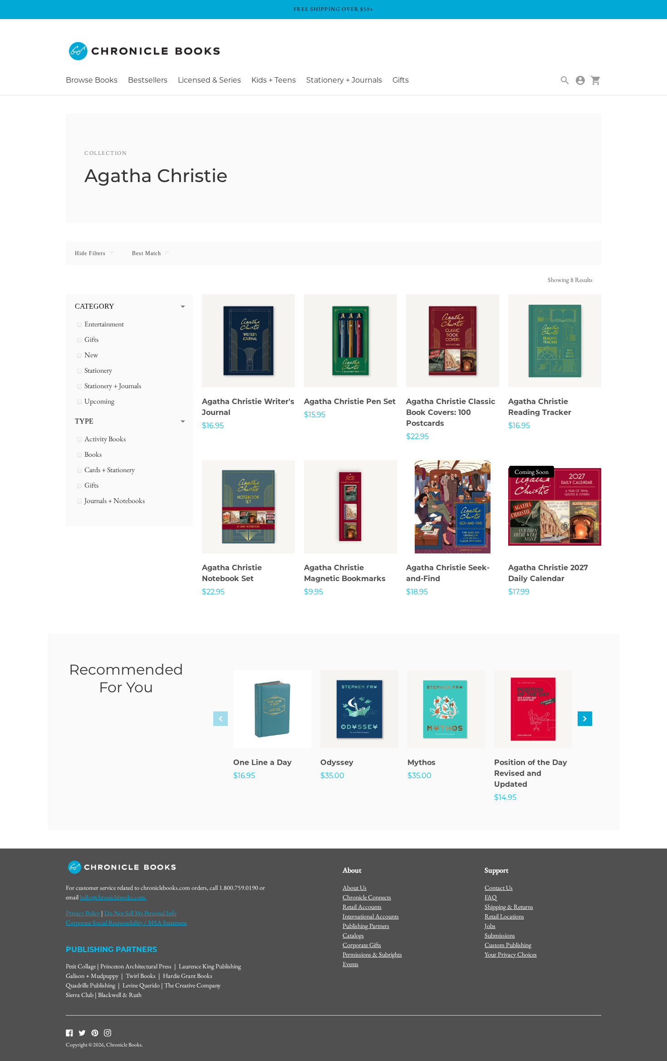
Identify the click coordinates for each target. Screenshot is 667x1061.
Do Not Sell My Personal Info (140, 913)
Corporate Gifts (362, 945)
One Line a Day (262, 762)
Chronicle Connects (367, 897)
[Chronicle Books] (145, 51)
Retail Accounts (362, 907)
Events (350, 964)
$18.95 (417, 591)
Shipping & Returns (509, 907)
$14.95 (505, 797)
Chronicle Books (124, 1044)
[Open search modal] (564, 80)
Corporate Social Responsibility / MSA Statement (126, 922)
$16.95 (213, 425)
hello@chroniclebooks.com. (113, 897)
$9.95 (313, 591)
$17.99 (519, 591)
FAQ (491, 897)
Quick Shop (248, 368)
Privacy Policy (83, 913)
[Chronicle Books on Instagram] (107, 1032)
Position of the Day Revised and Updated (530, 773)
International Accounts (371, 916)
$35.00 (332, 775)
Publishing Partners (366, 926)
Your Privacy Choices (511, 954)
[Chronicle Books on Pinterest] (94, 1032)
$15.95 (314, 414)
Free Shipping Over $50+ (334, 9)
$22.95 (417, 436)
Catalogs (353, 935)
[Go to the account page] (580, 80)
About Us (355, 887)
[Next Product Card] (585, 718)
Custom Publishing (508, 945)
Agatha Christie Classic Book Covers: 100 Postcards (450, 412)
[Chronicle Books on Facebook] (69, 1032)
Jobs (490, 926)
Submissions (500, 935)
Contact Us (499, 887)
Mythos (421, 762)
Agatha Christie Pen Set (350, 401)
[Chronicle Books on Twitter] (82, 1032)
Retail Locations (504, 916)
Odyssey (336, 762)
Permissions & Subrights (372, 954)
